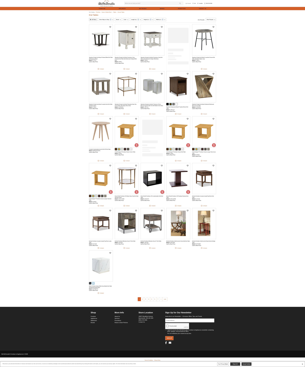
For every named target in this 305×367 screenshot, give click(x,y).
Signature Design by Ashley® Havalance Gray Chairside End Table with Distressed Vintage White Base (126, 59)
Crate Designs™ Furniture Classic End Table (176, 152)
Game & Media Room (107, 12)
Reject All (235, 364)
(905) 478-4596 (143, 320)
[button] (186, 3)
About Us (117, 316)
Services (117, 318)
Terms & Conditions (149, 360)
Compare (102, 69)
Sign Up (169, 338)
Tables (114, 12)
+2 (182, 149)
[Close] (302, 364)
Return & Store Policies (121, 322)
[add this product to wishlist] (110, 27)
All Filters (94, 19)
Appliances (122, 8)
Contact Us (202, 8)
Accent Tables (121, 12)
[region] (152, 364)
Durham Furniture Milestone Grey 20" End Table (125, 241)
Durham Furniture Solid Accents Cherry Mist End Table (178, 241)
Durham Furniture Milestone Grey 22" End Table (151, 241)
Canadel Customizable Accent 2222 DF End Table (100, 149)
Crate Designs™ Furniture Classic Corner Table (125, 152)
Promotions (182, 8)
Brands (162, 8)
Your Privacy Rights (223, 364)
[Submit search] (180, 3)
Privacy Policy (157, 360)
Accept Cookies (246, 364)
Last (165, 299)
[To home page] (106, 3)
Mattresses (142, 8)
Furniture (102, 8)
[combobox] (106, 19)
